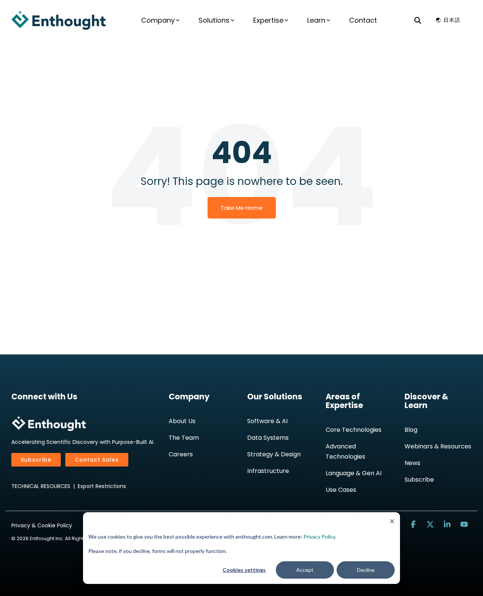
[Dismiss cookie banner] (392, 522)
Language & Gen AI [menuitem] (353, 473)
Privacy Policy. (319, 536)
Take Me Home (242, 208)
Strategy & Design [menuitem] (274, 454)
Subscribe (36, 460)
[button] (414, 524)
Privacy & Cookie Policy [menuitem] (41, 525)
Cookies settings (244, 570)
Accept (305, 570)
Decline (366, 570)
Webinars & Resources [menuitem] (438, 446)
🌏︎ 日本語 (448, 20)
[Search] (418, 20)
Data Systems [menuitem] (268, 437)
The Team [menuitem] (184, 437)
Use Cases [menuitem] (341, 489)
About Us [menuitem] (182, 421)
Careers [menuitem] (181, 454)
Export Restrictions (102, 486)
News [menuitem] (412, 463)
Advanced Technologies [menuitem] (345, 451)
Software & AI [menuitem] (267, 421)
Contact (363, 20)
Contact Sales (97, 460)
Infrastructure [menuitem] (268, 471)
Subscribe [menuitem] (419, 479)
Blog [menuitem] (411, 429)
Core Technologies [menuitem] (353, 429)
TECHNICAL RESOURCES (40, 486)
